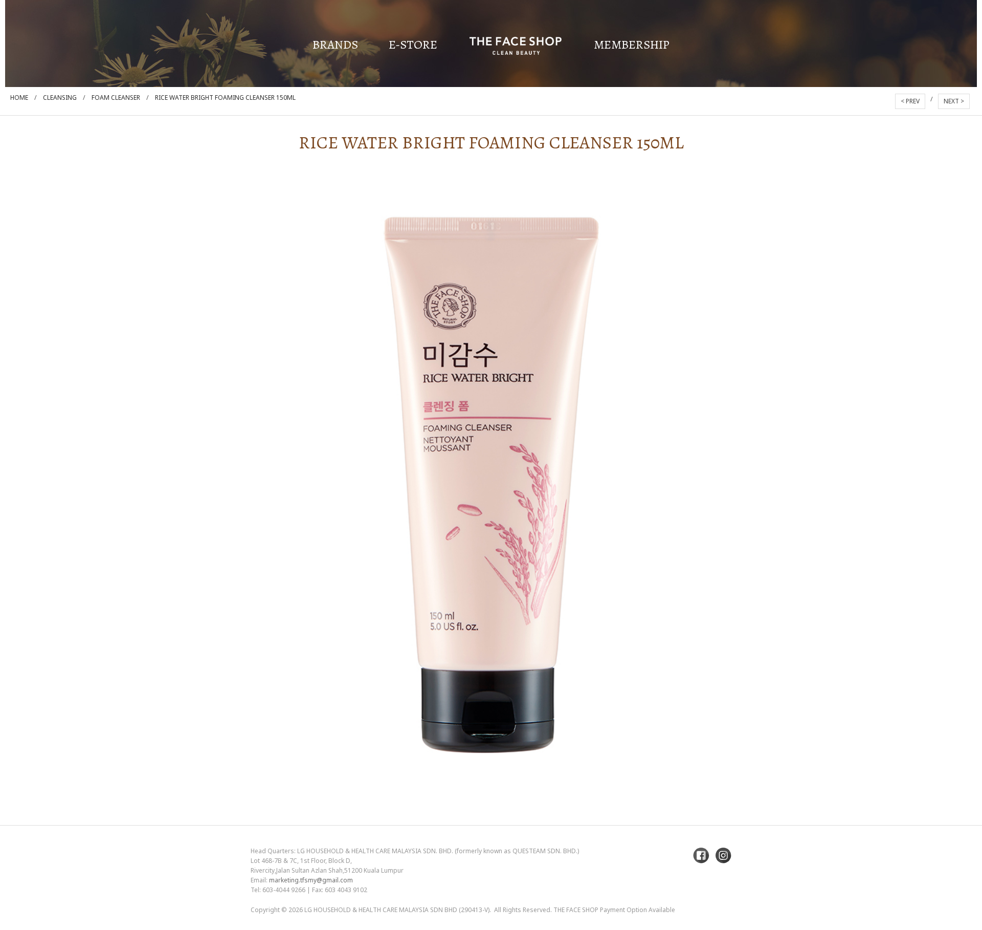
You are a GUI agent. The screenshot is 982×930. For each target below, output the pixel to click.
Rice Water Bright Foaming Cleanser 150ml (225, 97)
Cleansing (60, 97)
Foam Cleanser (116, 97)
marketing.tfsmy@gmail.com (311, 880)
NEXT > (954, 101)
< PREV (910, 101)
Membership (631, 44)
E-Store (413, 44)
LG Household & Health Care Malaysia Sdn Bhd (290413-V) (396, 909)
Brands (335, 44)
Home (19, 97)
